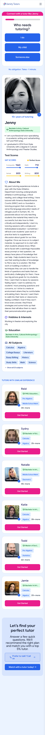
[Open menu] (40, 4)
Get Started (22, 415)
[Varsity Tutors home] (11, 4)
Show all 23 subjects (15, 367)
